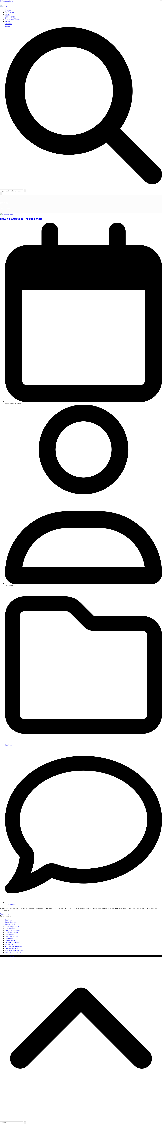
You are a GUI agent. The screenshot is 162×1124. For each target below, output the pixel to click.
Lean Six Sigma (11, 936)
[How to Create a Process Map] (6, 214)
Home (2, 208)
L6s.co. (11, 956)
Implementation (11, 932)
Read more (4, 914)
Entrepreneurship (12, 926)
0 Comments (10, 905)
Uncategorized (11, 948)
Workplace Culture (13, 952)
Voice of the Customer (14, 950)
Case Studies (10, 922)
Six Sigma (9, 944)
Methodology (10, 940)
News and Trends (12, 942)
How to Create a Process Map (21, 218)
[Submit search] (25, 191)
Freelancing (10, 928)
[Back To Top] (81, 1119)
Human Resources (12, 930)
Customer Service (12, 924)
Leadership (9, 934)
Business (8, 745)
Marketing (9, 938)
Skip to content (6, 1)
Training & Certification (14, 946)
